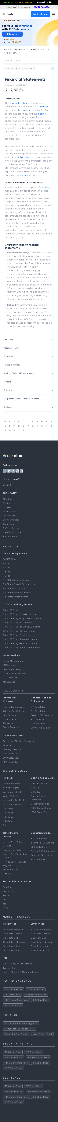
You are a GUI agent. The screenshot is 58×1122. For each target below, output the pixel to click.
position (25, 157)
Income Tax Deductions (42, 843)
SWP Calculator (11, 758)
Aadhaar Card (10, 891)
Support (7, 485)
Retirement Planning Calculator (18, 741)
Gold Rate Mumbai (12, 950)
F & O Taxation (10, 677)
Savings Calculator (40, 728)
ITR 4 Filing (8, 821)
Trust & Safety (10, 536)
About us (7, 499)
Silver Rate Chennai (40, 933)
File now (12, 34)
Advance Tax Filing (12, 669)
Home (6, 49)
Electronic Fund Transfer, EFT (19, 68)
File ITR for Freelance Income (17, 592)
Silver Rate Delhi (39, 938)
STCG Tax (35, 792)
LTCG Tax (35, 788)
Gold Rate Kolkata (12, 946)
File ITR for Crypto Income (15, 597)
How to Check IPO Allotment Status (21, 972)
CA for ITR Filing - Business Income (20, 639)
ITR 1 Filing (8, 808)
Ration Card (9, 895)
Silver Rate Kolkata (40, 946)
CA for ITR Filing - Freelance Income (20, 643)
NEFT (5, 904)
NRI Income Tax (10, 869)
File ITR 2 (7, 567)
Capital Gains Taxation (14, 673)
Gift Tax (7, 874)
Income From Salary (13, 850)
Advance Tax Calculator (15, 711)
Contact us (8, 503)
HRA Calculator (10, 715)
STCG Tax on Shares (41, 808)
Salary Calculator (11, 727)
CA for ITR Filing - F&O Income (17, 622)
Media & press (10, 511)
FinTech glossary (11, 528)
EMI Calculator (38, 711)
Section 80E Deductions (43, 851)
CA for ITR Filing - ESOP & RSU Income (21, 627)
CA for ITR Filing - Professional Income (21, 647)
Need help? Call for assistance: (29, 7)
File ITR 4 (7, 576)
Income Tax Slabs (11, 783)
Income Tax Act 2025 (13, 800)
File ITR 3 (7, 572)
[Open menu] (53, 13)
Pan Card (7, 887)
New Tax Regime (11, 788)
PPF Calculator (10, 745)
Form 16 (6, 825)
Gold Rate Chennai (12, 933)
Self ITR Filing (9, 559)
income (42, 113)
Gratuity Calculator (12, 749)
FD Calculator (37, 719)
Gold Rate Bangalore (13, 929)
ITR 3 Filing (8, 817)
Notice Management (13, 661)
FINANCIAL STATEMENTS (41, 49)
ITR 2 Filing (8, 813)
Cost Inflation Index (40, 804)
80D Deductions (39, 847)
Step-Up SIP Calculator (42, 715)
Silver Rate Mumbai (40, 950)
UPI (4, 899)
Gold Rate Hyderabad (14, 942)
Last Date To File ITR (13, 792)
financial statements (21, 103)
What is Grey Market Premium (18, 964)
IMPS (5, 908)
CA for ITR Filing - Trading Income (19, 635)
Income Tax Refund (12, 804)
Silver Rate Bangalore (41, 929)
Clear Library (9, 524)
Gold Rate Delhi (11, 938)
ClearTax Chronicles (13, 532)
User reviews (9, 515)
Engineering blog (11, 520)
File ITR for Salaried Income (16, 580)
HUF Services (9, 665)
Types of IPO (9, 968)
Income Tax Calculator (14, 707)
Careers (7, 507)
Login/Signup (40, 14)
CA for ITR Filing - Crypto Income (19, 631)
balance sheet (30, 110)
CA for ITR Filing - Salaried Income (19, 614)
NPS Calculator (10, 762)
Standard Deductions (41, 855)
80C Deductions (39, 838)
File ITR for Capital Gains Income (19, 584)
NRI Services (9, 682)
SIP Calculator (38, 707)
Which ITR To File (11, 796)
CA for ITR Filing (10, 610)
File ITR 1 (7, 563)
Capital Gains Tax (39, 783)
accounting (22, 175)
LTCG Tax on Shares (40, 812)
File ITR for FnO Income (14, 588)
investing (45, 187)
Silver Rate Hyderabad (42, 942)
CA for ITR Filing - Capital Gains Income (22, 618)
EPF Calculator (10, 753)
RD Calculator (38, 723)
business (43, 106)
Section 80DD (38, 859)
